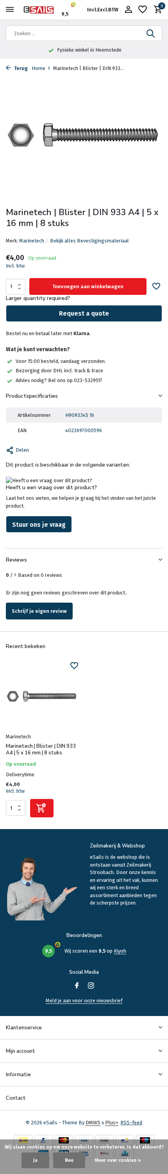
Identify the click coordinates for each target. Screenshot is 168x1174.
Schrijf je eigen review (39, 611)
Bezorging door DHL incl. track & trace (59, 370)
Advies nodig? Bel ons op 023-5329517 (59, 380)
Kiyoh (120, 951)
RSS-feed (131, 1123)
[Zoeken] (151, 33)
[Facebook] (77, 986)
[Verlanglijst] (142, 9)
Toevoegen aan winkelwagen (87, 286)
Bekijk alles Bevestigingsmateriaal (89, 241)
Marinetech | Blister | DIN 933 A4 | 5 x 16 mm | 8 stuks (41, 749)
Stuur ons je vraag (39, 524)
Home (38, 68)
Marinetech (31, 241)
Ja (35, 1160)
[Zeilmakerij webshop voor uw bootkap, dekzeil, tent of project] (41, 9)
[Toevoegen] (42, 808)
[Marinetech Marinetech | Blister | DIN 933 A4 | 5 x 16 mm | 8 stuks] (42, 696)
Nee (69, 1160)
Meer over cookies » (118, 1160)
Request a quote (84, 313)
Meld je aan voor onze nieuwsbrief (84, 1000)
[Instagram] (91, 986)
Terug (20, 68)
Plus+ (111, 1123)
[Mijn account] (128, 9)
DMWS (93, 1123)
